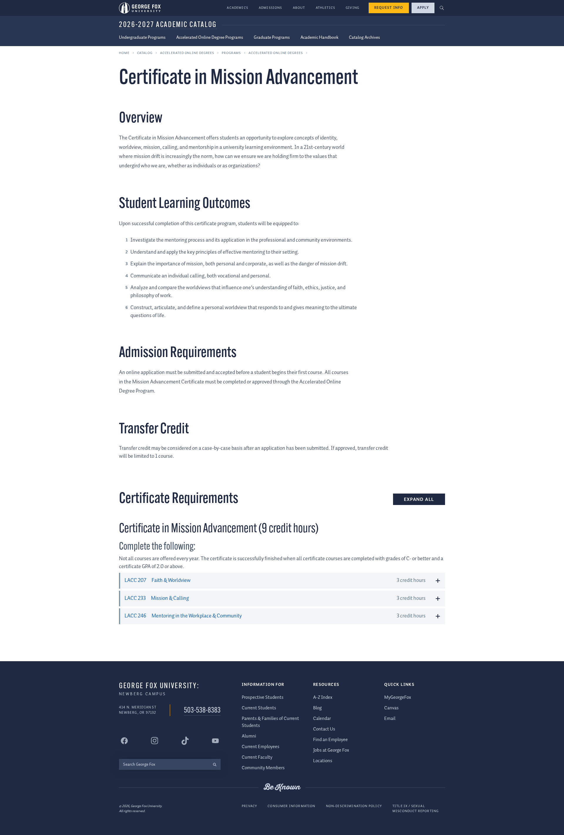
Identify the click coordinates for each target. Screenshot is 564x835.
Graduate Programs (272, 37)
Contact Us (324, 729)
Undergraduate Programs (142, 37)
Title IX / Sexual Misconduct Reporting (415, 808)
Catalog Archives (364, 37)
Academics (237, 8)
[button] (442, 8)
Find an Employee (330, 739)
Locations (322, 761)
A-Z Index (322, 697)
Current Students (259, 708)
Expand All (419, 499)
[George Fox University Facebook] (124, 740)
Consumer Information (291, 806)
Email (389, 718)
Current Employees (260, 746)
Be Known (282, 787)
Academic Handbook (319, 37)
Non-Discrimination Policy (354, 806)
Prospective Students (262, 697)
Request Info (388, 8)
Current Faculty (257, 757)
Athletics (325, 8)
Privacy (249, 806)
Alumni (249, 736)
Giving (352, 8)
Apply (423, 8)
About (299, 8)
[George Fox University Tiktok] (185, 740)
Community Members (263, 768)
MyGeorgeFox (397, 697)
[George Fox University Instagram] (154, 741)
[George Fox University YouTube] (215, 740)
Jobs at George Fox (331, 750)
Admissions (270, 8)
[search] (215, 764)
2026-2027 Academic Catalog (168, 25)
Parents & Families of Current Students (270, 722)
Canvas (391, 708)
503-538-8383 (202, 711)
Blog (317, 708)
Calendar (322, 718)
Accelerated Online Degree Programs (209, 37)
